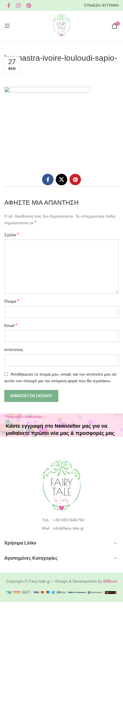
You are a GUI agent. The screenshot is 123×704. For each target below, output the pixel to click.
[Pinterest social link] (28, 5)
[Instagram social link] (18, 5)
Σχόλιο (11, 234)
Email (10, 325)
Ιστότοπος (13, 349)
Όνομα (11, 301)
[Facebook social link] (8, 5)
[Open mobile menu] (7, 25)
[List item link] (61, 520)
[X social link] (61, 179)
